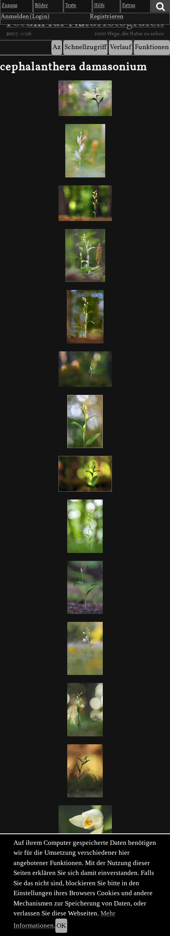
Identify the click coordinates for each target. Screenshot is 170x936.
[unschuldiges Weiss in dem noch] (85, 150)
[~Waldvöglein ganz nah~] (85, 823)
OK (61, 925)
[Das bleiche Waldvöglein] (85, 255)
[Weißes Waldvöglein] (85, 203)
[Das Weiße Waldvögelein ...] (85, 316)
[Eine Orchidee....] (85, 421)
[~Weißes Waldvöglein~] (85, 770)
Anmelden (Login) (25, 16)
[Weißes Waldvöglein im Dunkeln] (85, 474)
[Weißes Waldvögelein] (85, 526)
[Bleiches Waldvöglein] (85, 709)
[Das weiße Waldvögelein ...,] (85, 98)
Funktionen (152, 47)
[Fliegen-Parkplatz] (85, 587)
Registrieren (106, 16)
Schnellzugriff (85, 47)
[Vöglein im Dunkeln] (85, 369)
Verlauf (120, 47)
